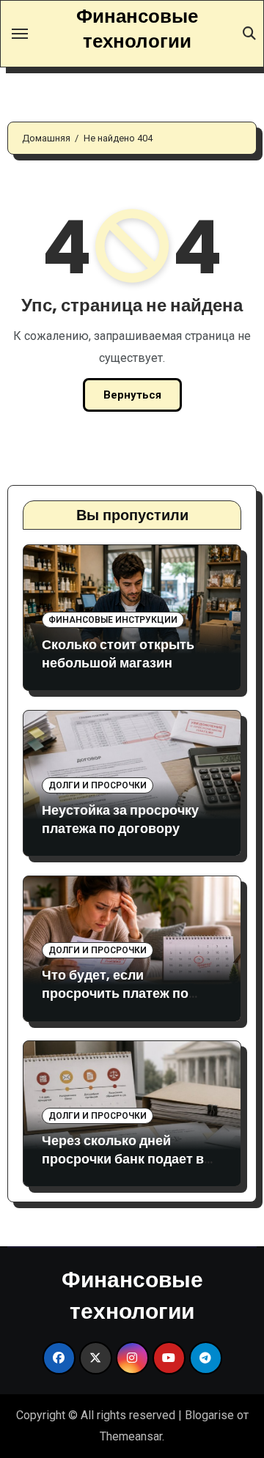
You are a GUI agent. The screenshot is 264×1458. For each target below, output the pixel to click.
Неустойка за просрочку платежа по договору (120, 819)
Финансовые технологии (137, 28)
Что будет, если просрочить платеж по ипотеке (115, 993)
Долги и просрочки (97, 785)
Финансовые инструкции (112, 620)
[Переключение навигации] (20, 33)
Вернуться (132, 394)
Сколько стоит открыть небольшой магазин (118, 653)
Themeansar (131, 1436)
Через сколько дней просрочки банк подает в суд (123, 1158)
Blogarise (209, 1415)
